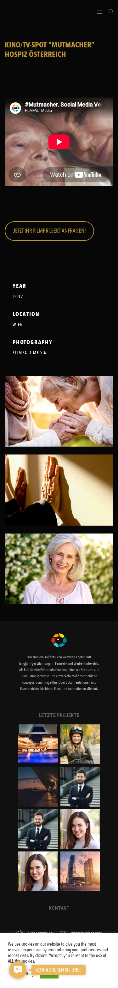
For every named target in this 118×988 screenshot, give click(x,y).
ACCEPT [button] (49, 973)
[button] (17, 970)
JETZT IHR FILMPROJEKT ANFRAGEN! (49, 231)
